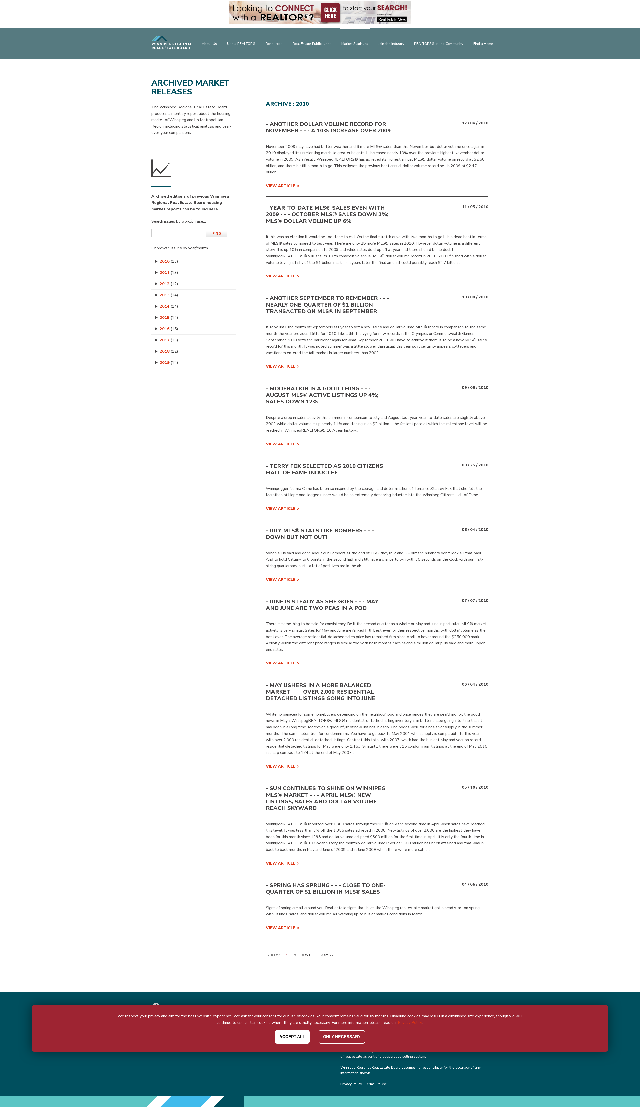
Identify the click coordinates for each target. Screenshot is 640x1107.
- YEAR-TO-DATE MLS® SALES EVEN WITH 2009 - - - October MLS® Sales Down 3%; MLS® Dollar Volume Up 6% (327, 214)
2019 (169, 363)
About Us (209, 44)
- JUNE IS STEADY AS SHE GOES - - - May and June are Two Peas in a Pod (322, 605)
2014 (169, 306)
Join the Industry (391, 44)
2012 (169, 284)
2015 (169, 317)
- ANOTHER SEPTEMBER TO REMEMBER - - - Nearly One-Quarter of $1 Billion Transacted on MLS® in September (327, 304)
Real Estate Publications (312, 44)
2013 (169, 295)
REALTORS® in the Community (438, 44)
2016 (169, 329)
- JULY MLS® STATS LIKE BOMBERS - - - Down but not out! (320, 534)
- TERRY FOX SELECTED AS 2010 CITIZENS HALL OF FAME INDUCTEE (324, 469)
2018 (169, 351)
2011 (169, 273)
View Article (280, 186)
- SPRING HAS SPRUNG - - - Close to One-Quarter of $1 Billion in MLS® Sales (326, 889)
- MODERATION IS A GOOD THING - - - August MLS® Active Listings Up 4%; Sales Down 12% (322, 395)
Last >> (327, 956)
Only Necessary (342, 1036)
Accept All (292, 1036)
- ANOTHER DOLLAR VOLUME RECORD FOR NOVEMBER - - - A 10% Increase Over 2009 (328, 127)
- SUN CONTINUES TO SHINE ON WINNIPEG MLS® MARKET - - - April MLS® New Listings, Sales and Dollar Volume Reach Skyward (326, 798)
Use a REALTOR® (241, 44)
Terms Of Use (376, 1084)
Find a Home (483, 44)
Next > (308, 956)
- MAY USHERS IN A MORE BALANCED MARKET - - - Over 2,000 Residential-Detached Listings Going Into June (321, 692)
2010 (169, 261)
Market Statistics (355, 44)
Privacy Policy (351, 1084)
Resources (274, 44)
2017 (169, 340)
